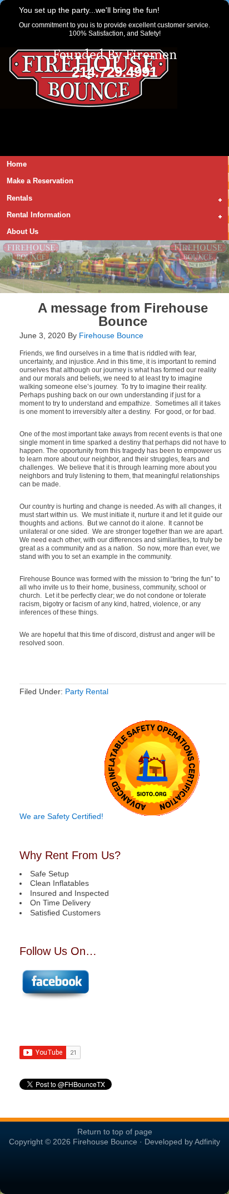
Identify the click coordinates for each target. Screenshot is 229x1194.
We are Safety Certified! (61, 816)
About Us (22, 231)
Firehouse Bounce (111, 335)
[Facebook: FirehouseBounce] (55, 997)
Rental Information (35, 216)
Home (17, 164)
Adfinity (207, 1141)
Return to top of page (114, 1131)
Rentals (16, 199)
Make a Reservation (40, 181)
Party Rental (86, 691)
